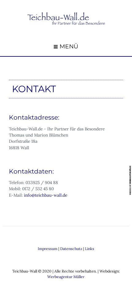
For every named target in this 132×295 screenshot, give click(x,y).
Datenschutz (71, 248)
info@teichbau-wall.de (45, 195)
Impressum (47, 248)
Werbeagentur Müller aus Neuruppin (130, 180)
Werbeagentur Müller (65, 276)
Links (89, 248)
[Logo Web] (66, 18)
